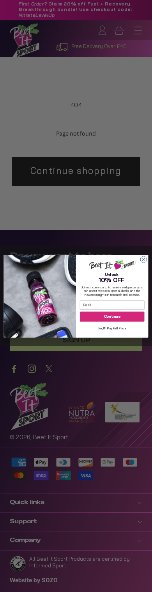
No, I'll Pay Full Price (112, 328)
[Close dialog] (143, 259)
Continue (112, 316)
